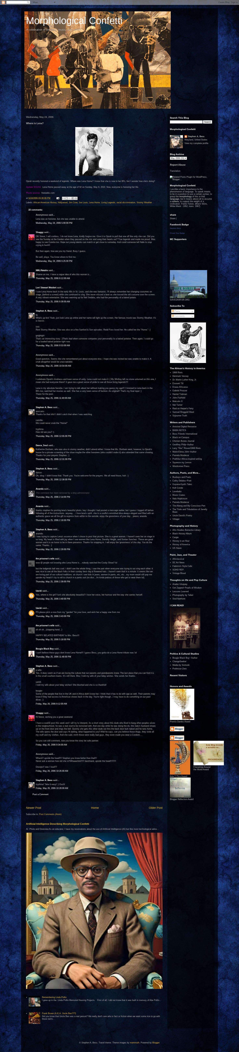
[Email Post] (57, 198)
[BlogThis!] (66, 198)
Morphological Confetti (74, 20)
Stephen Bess (175, 228)
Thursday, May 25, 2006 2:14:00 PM (53, 497)
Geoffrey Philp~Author (183, 444)
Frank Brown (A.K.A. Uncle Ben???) (59, 1013)
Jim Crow (73, 202)
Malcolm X (178, 401)
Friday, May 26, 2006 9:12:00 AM (51, 704)
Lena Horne (94, 202)
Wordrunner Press (181, 466)
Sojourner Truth (180, 415)
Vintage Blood (179, 573)
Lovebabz (177, 491)
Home (95, 807)
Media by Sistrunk (181, 665)
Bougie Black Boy (45, 649)
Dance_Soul (42, 445)
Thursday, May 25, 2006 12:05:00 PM (53, 436)
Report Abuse (178, 164)
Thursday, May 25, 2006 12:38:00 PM (53, 479)
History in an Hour (181, 541)
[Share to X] (69, 198)
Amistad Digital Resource (184, 426)
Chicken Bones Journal (183, 441)
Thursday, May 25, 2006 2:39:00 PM (53, 581)
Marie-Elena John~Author (184, 452)
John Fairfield (179, 397)
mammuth (134, 1042)
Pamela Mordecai (181, 455)
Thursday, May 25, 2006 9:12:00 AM (53, 278)
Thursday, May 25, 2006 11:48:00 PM (53, 657)
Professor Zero (179, 668)
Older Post (156, 807)
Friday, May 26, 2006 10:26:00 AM (52, 771)
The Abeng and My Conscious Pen (189, 506)
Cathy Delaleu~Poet (182, 480)
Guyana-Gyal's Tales (182, 484)
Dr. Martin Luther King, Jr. (185, 379)
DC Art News (179, 562)
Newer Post (33, 807)
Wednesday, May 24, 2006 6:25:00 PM (54, 261)
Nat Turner (177, 405)
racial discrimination (126, 202)
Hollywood (62, 202)
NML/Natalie (42, 270)
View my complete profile (196, 143)
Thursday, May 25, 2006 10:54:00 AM (53, 366)
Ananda (39, 489)
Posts (177, 311)
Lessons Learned (181, 591)
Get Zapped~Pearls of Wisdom (187, 588)
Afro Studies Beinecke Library (187, 530)
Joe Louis (83, 202)
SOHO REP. (178, 569)
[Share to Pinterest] (76, 198)
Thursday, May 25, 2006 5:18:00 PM (53, 639)
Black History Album (182, 533)
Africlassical (178, 559)
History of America (181, 544)
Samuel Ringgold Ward (183, 412)
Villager (176, 519)
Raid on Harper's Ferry (183, 408)
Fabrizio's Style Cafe (182, 566)
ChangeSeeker (179, 661)
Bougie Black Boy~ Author (185, 658)
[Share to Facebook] (72, 198)
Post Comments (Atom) (50, 814)
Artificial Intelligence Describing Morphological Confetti (57, 823)
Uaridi (39, 591)
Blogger (155, 1042)
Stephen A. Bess (44, 311)
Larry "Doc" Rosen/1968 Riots (187, 448)
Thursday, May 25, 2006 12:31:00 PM (53, 459)
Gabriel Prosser (180, 390)
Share (172, 218)
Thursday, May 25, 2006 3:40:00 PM (53, 599)
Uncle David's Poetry (182, 515)
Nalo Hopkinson (180, 498)
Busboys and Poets (182, 477)
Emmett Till (178, 383)
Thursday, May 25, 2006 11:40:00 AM (53, 398)
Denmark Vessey (181, 376)
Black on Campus (181, 437)
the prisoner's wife (45, 558)
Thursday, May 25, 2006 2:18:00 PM (53, 520)
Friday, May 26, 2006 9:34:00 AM (51, 745)
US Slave (177, 548)
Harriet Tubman (180, 394)
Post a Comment (40, 794)
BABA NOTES (179, 430)
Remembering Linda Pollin (54, 997)
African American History (45, 202)
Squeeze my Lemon (182, 462)
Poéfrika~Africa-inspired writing (187, 459)
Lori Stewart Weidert (46, 287)
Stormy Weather (144, 202)
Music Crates (179, 495)
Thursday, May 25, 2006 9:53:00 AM (53, 345)
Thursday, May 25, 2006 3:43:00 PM (53, 616)
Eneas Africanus (180, 387)
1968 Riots (178, 372)
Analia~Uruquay (180, 584)
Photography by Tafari (183, 595)
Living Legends (108, 202)
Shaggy (39, 232)
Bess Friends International (185, 434)
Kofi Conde (178, 488)
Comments (179, 316)
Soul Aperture (179, 598)
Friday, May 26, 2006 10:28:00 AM (52, 788)
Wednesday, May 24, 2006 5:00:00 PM (54, 223)
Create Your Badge (177, 233)
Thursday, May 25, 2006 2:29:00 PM (53, 549)
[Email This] (63, 198)
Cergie (176, 537)
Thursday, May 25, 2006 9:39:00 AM (53, 301)
